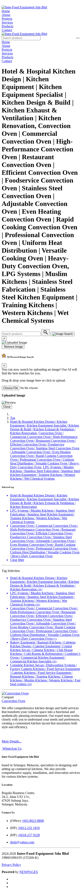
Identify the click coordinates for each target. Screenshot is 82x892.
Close (6, 406)
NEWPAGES (28, 872)
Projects (7, 18)
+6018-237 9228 (28, 835)
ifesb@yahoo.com (22, 842)
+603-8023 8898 (32, 821)
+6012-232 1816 (28, 828)
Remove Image (13, 346)
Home (6, 11)
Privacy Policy (11, 865)
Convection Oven (13, 701)
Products (7, 26)
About (6, 15)
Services (7, 22)
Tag (12, 418)
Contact (7, 30)
